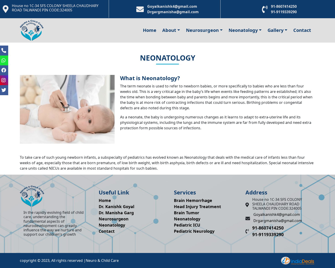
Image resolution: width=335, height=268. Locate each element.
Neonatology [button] (243, 30)
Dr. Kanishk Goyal (116, 206)
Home (149, 30)
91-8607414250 (284, 6)
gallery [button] (275, 30)
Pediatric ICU (187, 225)
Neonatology (112, 225)
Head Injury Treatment (197, 206)
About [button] (169, 30)
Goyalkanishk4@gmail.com (172, 6)
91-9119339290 (284, 11)
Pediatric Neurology (194, 231)
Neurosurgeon (114, 219)
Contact (302, 30)
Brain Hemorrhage (193, 200)
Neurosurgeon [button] (202, 30)
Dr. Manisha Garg (116, 212)
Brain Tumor (186, 212)
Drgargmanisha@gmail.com (173, 11)
